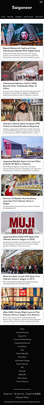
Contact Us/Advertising (22, 339)
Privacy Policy (22, 378)
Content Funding (22, 332)
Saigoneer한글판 (33, 393)
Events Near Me (22, 353)
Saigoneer (8, 393)
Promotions (22, 357)
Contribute (22, 346)
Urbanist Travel (22, 397)
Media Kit (22, 374)
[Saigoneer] (22, 7)
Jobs (22, 350)
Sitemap (22, 371)
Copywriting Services (22, 343)
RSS (22, 367)
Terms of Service (22, 381)
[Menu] (41, 2)
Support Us (22, 336)
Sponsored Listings (22, 360)
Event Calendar (22, 364)
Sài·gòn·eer (19, 393)
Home (22, 329)
